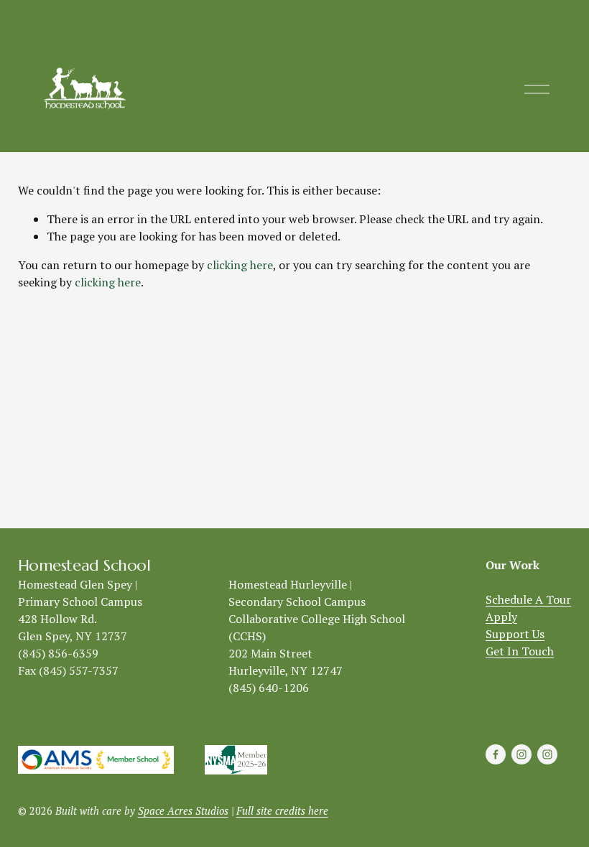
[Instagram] (521, 754)
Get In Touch (520, 651)
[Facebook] (496, 754)
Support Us (515, 634)
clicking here (240, 265)
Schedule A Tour (528, 599)
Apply (501, 616)
